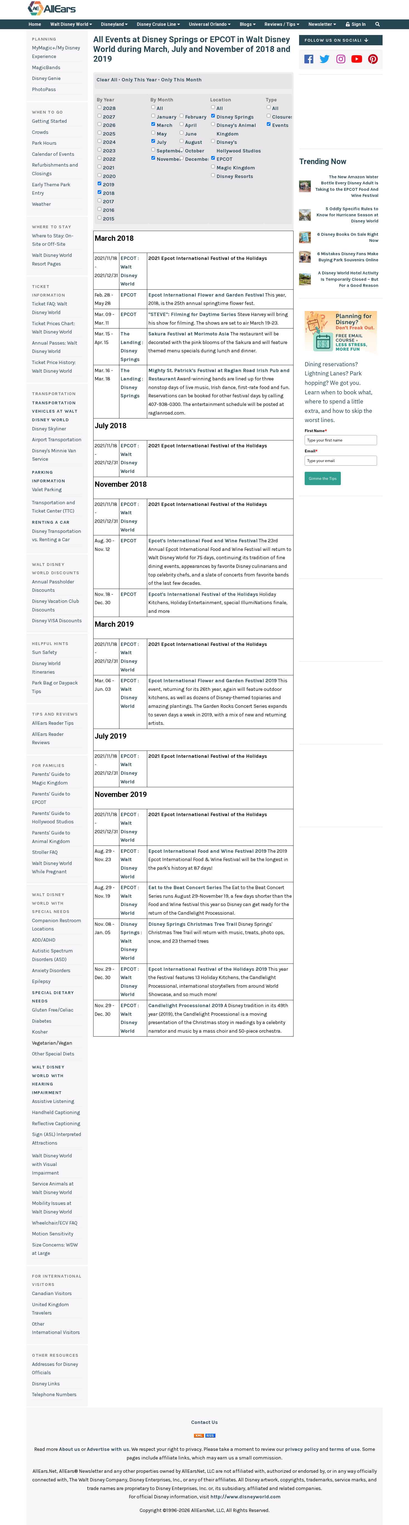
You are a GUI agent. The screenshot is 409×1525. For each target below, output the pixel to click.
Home (35, 24)
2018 (109, 193)
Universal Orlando (208, 24)
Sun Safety (44, 652)
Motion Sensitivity (52, 1234)
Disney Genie (46, 78)
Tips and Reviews (55, 714)
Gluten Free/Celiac (52, 1010)
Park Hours (44, 143)
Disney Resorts (234, 176)
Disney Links (46, 1384)
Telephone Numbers (54, 1394)
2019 (108, 185)
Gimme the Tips (323, 478)
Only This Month (181, 80)
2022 (109, 159)
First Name (316, 430)
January (166, 117)
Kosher (40, 1032)
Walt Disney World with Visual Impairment (52, 1164)
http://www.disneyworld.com (245, 1497)
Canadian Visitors (52, 1293)
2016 (108, 210)
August (193, 142)
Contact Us (204, 1422)
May (162, 134)
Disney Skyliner (49, 429)
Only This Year (139, 80)
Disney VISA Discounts (57, 621)
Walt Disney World (69, 24)
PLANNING (44, 39)
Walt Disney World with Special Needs (51, 903)
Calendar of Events (53, 154)
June (191, 134)
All (160, 108)
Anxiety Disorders (51, 970)
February (195, 117)
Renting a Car (51, 522)
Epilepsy (41, 981)
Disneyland (113, 24)
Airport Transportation (57, 440)
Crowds (40, 132)
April (191, 125)
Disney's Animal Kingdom (236, 129)
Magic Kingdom (235, 168)
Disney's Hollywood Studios (238, 146)
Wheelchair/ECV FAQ (54, 1223)
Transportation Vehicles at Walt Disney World (55, 411)
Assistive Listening (53, 1101)
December (196, 159)
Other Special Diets (53, 1054)
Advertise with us (108, 1449)
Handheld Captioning (56, 1112)
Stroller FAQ (45, 852)
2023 (109, 151)
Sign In (358, 24)
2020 (109, 176)
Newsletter (321, 24)
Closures (283, 117)
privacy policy (302, 1449)
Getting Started (49, 121)
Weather (41, 204)
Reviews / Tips (281, 24)
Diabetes (41, 1021)
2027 (109, 117)
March (165, 125)
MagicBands (46, 67)
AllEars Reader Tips (53, 723)
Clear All (107, 80)
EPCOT (224, 159)
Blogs (246, 24)
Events (280, 125)
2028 (109, 108)
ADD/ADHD (43, 940)
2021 (108, 168)
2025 (109, 134)
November (167, 159)
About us (69, 1449)
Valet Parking (47, 489)
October (194, 151)
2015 (108, 219)
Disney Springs (235, 117)
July (161, 142)
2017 (108, 202)
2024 (109, 142)
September (167, 151)
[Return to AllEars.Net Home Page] (69, 15)
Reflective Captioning (56, 1123)
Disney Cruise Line (157, 24)
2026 (109, 125)
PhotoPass (44, 89)
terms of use (344, 1449)
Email (311, 450)
